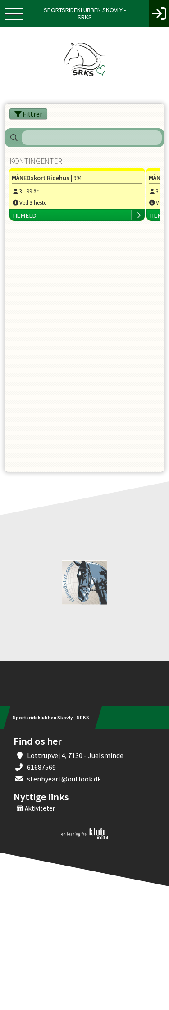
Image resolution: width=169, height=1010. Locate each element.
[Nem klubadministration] (84, 838)
